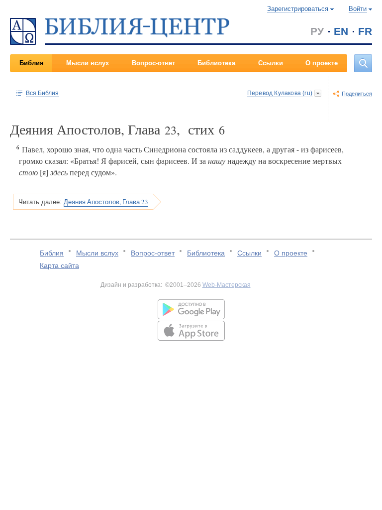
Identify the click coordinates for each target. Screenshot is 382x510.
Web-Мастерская (226, 284)
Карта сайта (59, 265)
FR (365, 31)
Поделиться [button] (357, 94)
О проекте (321, 63)
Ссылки (270, 63)
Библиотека (216, 63)
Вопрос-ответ (153, 63)
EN (341, 31)
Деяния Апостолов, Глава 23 (106, 201)
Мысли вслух (87, 63)
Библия (31, 63)
